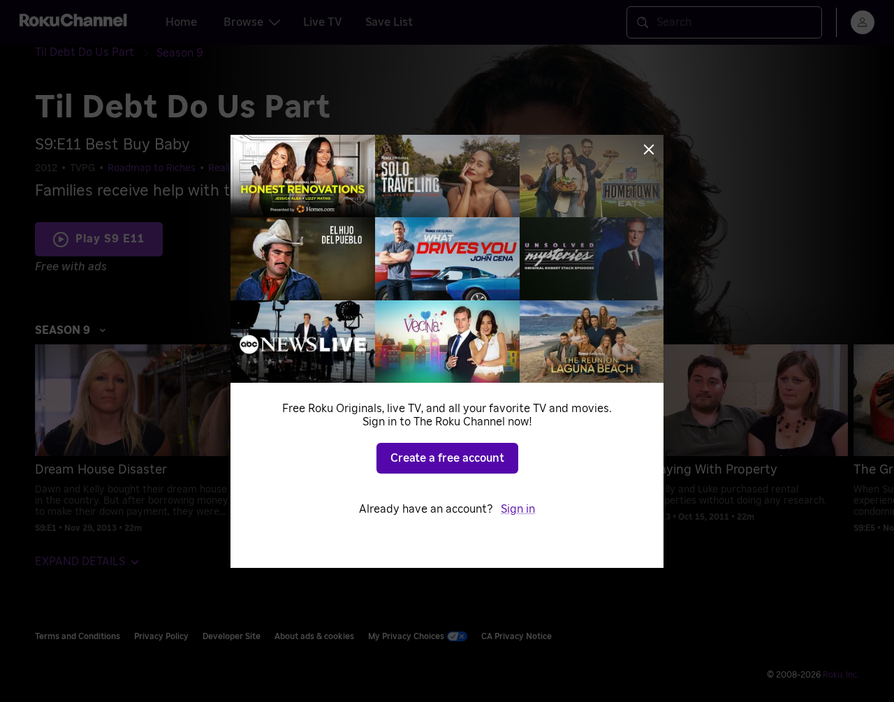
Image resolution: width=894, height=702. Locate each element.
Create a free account (447, 458)
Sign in (518, 509)
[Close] (649, 149)
